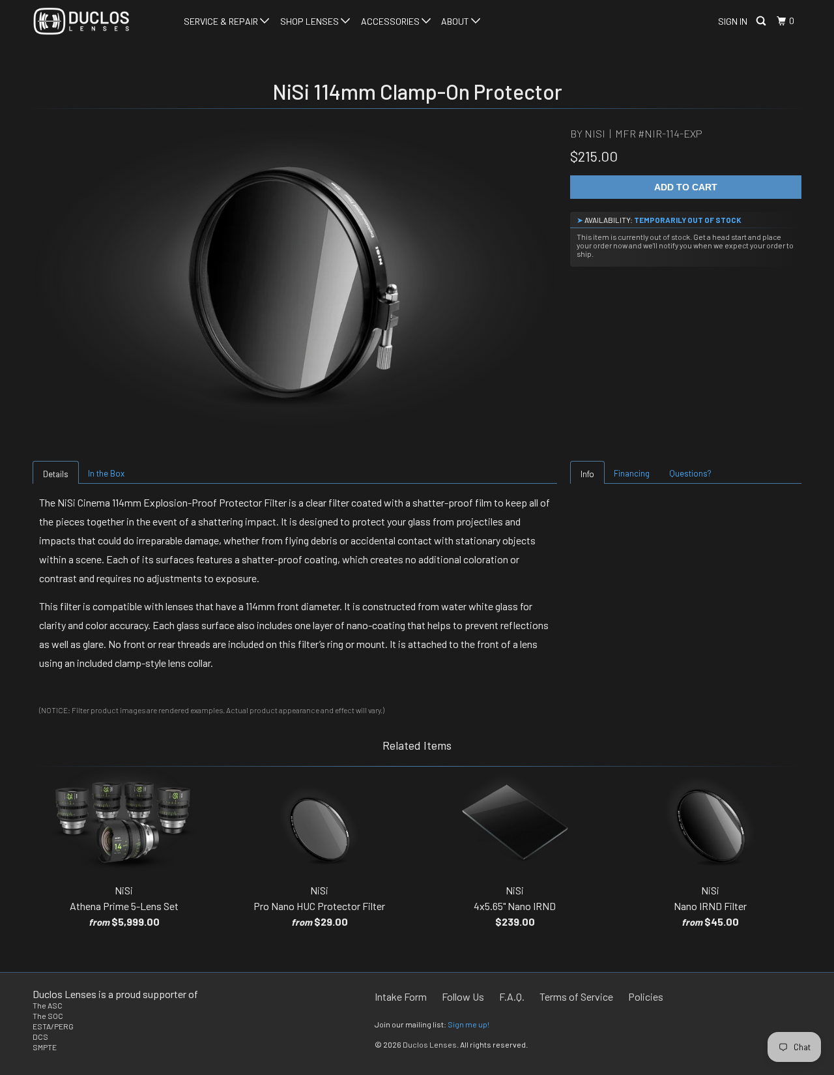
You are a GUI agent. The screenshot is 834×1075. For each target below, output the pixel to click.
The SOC (48, 1015)
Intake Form (401, 996)
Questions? (690, 473)
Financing (632, 473)
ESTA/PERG (53, 1026)
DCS (40, 1036)
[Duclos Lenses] (99, 21)
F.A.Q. (512, 996)
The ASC (48, 1005)
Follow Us (463, 996)
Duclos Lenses (430, 1044)
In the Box (106, 473)
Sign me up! (468, 1024)
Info (587, 474)
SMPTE (45, 1047)
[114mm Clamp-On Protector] (295, 277)
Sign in (732, 21)
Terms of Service (576, 996)
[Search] (762, 21)
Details (55, 474)
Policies (645, 996)
